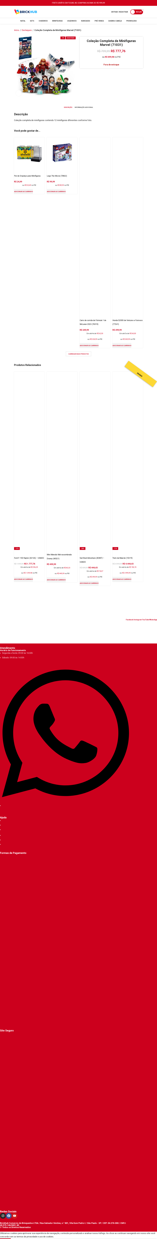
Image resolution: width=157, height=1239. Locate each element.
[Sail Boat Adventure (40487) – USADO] (95, 459)
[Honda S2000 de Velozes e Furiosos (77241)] (127, 224)
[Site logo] (25, 12)
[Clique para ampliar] (19, 93)
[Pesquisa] (108, 12)
